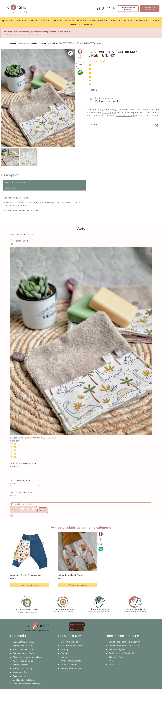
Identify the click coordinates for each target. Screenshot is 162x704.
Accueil (13, 43)
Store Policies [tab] (11, 188)
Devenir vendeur (69, 664)
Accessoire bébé (20, 676)
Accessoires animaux (23, 661)
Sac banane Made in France (25, 649)
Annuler (43, 510)
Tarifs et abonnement (71, 668)
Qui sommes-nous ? (70, 641)
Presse (64, 657)
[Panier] (114, 8)
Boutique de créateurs (27, 43)
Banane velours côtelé (23, 653)
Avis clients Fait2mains (72, 660)
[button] (7, 20)
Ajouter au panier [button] (78, 585)
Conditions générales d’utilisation (124, 641)
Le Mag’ (64, 649)
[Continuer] (11, 515)
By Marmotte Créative (108, 101)
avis (91, 84)
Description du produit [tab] (15, 182)
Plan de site (114, 664)
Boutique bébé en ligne (48, 43)
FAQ (111, 660)
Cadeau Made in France (23, 642)
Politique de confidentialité (121, 653)
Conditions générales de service (124, 645)
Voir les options (30, 585)
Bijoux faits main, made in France (28, 657)
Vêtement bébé (20, 672)
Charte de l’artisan (117, 657)
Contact (64, 653)
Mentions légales (117, 649)
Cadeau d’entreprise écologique (27, 683)
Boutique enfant (20, 664)
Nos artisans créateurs (71, 645)
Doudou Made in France (24, 680)
